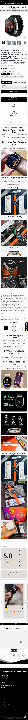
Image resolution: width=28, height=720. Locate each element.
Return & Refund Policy (7, 710)
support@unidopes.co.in (8, 685)
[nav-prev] (1, 602)
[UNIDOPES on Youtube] (4, 687)
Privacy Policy (4, 702)
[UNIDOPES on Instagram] (3, 687)
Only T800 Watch (6, 82)
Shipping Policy (5, 704)
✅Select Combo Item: (11, 80)
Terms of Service (5, 708)
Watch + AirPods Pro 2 (20, 82)
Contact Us (4, 696)
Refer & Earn (4, 700)
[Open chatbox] (25, 717)
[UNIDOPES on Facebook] (1, 687)
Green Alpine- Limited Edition (10, 77)
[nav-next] (26, 602)
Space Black (5, 74)
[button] (21, 550)
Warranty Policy (5, 706)
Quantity (3, 85)
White (21, 77)
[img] (6, 66)
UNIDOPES (11, 716)
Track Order (4, 698)
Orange (13, 74)
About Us (3, 694)
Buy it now (14, 94)
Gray (19, 74)
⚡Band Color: (7, 71)
